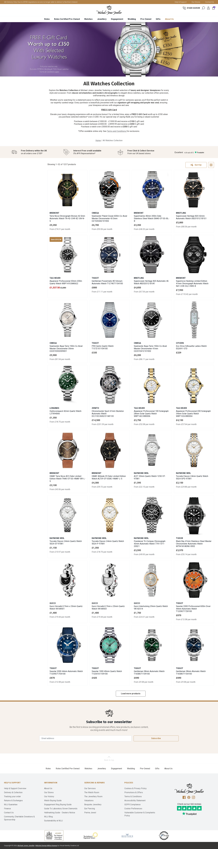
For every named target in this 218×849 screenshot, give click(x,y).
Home (98, 140)
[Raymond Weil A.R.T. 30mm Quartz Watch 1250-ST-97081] (152, 450)
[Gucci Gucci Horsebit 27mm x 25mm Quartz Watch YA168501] (67, 580)
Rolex (47, 19)
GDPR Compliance (132, 804)
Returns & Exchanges (13, 800)
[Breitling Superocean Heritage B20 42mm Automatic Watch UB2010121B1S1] (194, 190)
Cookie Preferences (133, 808)
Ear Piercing (89, 808)
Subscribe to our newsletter (109, 722)
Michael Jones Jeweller (26, 845)
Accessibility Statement (134, 800)
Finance (7, 808)
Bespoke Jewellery (92, 804)
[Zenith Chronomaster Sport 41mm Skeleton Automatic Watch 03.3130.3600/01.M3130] (110, 385)
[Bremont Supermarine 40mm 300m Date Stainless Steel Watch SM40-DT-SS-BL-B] (152, 190)
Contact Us (209, 2)
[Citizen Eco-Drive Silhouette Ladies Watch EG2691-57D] (194, 320)
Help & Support (181, 2)
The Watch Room (91, 792)
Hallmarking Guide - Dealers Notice (59, 812)
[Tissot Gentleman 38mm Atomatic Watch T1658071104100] (194, 645)
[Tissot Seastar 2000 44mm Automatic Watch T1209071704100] (67, 645)
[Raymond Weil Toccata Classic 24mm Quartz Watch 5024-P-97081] (110, 515)
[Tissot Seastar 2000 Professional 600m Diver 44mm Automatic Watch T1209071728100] (194, 580)
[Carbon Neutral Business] (164, 835)
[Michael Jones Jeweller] (109, 10)
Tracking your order (12, 796)
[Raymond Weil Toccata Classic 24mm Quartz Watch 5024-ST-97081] (67, 515)
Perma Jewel (90, 812)
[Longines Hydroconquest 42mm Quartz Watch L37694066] (67, 385)
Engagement (117, 19)
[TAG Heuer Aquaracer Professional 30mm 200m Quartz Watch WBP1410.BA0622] (67, 255)
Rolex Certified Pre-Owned (67, 19)
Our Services (90, 788)
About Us (169, 19)
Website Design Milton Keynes (46, 845)
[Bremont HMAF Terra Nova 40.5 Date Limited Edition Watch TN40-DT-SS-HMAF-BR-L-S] (67, 450)
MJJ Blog (48, 816)
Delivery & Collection (13, 792)
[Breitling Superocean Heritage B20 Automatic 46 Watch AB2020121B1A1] (152, 255)
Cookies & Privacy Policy (135, 788)
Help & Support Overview (15, 788)
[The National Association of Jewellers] (54, 835)
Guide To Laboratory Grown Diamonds (60, 808)
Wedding (132, 19)
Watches (88, 19)
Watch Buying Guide (53, 800)
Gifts (158, 19)
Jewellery (101, 19)
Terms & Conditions (133, 796)
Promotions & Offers (133, 792)
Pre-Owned (145, 19)
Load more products (130, 693)
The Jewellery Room (93, 796)
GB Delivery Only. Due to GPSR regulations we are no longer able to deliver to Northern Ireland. (41, 2)
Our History (49, 796)
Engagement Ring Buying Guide (58, 804)
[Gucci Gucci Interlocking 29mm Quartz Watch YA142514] (152, 580)
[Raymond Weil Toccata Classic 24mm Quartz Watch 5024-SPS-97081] (194, 450)
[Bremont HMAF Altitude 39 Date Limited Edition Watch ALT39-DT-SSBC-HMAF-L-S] (110, 450)
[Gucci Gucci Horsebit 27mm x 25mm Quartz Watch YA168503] (110, 580)
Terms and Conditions (117, 131)
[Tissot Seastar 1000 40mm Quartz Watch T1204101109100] (110, 645)
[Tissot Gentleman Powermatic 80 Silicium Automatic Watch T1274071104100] (110, 255)
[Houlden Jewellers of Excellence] (127, 835)
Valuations (88, 800)
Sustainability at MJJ (53, 820)
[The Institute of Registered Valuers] (90, 835)
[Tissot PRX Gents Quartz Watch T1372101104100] (110, 320)
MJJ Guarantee (10, 804)
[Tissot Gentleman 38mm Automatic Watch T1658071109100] (152, 645)
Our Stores (196, 2)
